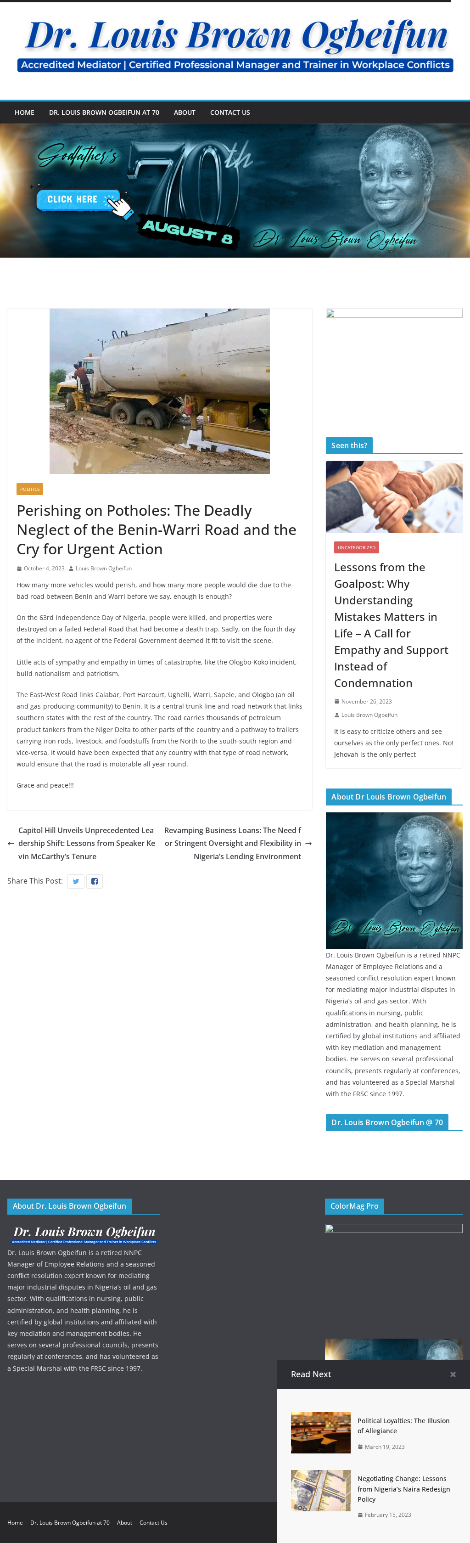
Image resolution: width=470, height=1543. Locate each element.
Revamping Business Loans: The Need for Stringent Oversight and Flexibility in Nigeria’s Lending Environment (232, 843)
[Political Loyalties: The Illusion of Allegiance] (321, 1418)
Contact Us (230, 112)
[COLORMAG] (83, 1229)
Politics (29, 489)
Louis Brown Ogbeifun (104, 568)
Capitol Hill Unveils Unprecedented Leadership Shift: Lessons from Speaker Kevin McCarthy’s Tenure (86, 843)
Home (24, 112)
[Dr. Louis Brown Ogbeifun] (394, 818)
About (185, 112)
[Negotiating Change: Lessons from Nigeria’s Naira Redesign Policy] (321, 1476)
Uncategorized (356, 547)
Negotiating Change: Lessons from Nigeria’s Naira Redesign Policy (404, 1489)
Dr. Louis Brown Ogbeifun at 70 (104, 112)
